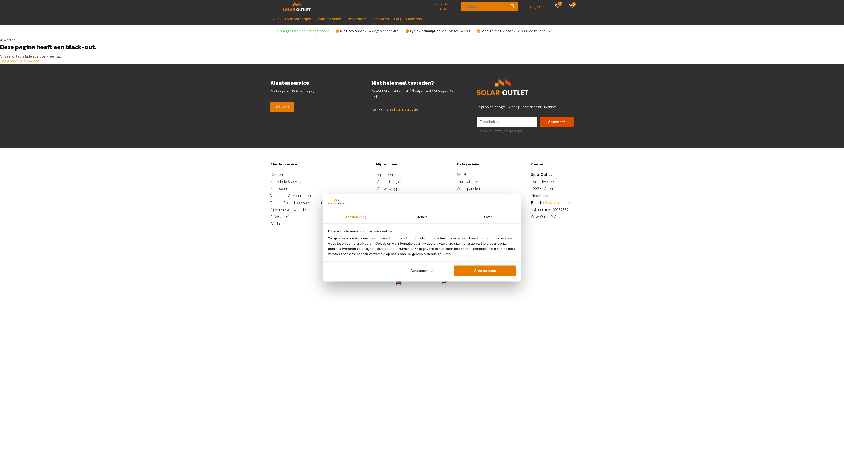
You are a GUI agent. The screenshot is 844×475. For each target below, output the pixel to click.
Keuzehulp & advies (285, 181)
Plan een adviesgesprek (300, 31)
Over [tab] (488, 216)
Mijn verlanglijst (388, 188)
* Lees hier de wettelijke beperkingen (500, 131)
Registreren (385, 174)
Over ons (414, 18)
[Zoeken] (512, 6)
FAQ (397, 18)
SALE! (274, 18)
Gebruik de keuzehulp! (516, 31)
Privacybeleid (280, 216)
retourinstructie (404, 109)
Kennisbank (279, 188)
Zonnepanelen (328, 18)
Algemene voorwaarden (289, 209)
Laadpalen (380, 18)
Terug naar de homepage (20, 61)
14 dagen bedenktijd (369, 31)
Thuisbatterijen (297, 18)
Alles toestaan (485, 270)
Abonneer (556, 121)
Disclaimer (278, 223)
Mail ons (282, 107)
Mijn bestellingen (389, 181)
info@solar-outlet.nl (558, 202)
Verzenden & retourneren (290, 195)
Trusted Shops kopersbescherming (297, 202)
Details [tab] (422, 216)
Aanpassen (418, 270)
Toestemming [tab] (356, 216)
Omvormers (356, 18)
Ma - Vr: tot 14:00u (440, 31)
